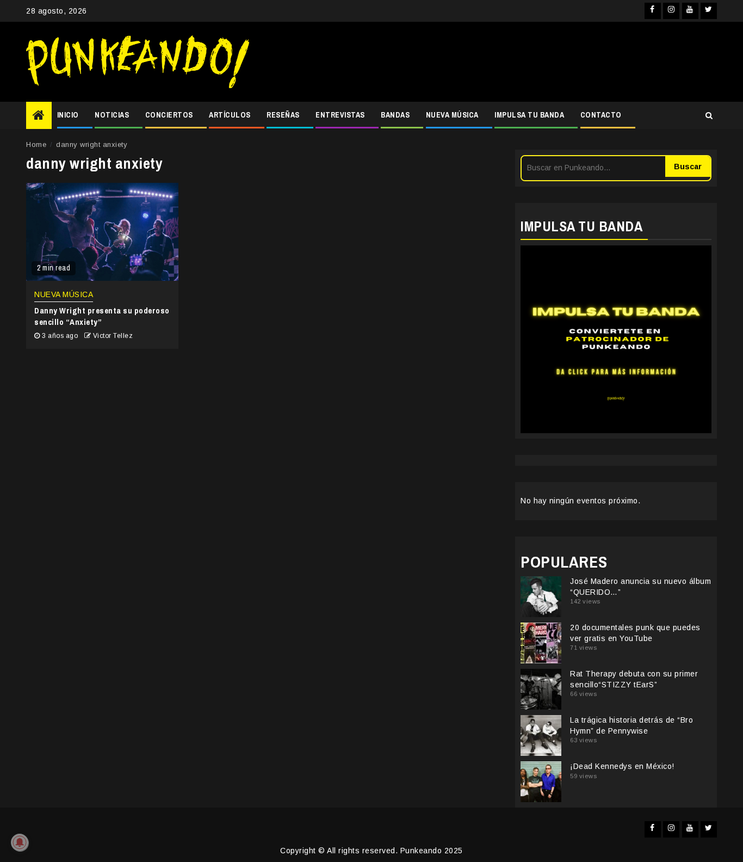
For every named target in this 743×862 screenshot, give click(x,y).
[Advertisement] (488, 62)
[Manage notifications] (19, 842)
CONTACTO (601, 115)
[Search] (709, 115)
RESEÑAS (283, 115)
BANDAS (395, 115)
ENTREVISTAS (340, 115)
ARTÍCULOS (230, 115)
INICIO (68, 115)
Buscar (688, 166)
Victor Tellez (113, 336)
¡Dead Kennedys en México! (622, 766)
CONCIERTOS (169, 115)
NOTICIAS (112, 115)
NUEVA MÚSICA (452, 115)
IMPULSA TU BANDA (529, 115)
